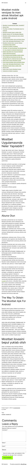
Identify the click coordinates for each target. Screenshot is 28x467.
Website (4, 449)
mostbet (4, 281)
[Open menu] (25, 3)
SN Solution (5, 2)
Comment (5, 430)
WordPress (23, 464)
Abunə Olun (6, 27)
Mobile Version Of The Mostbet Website (13, 34)
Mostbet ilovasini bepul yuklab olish (12, 32)
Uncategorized (16, 407)
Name (4, 442)
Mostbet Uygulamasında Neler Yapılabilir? (13, 25)
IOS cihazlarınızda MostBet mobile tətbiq (13, 55)
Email (4, 446)
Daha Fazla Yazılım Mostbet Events (12, 60)
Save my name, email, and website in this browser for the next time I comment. (13, 454)
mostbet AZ (8, 414)
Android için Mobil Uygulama (10, 46)
